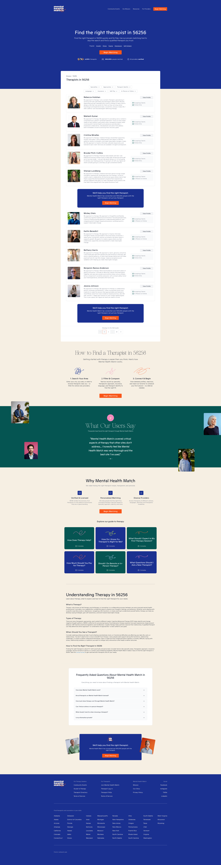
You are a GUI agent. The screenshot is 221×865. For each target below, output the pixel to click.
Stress (105, 46)
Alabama (57, 816)
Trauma (110, 46)
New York (115, 831)
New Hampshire (118, 819)
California (57, 831)
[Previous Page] (100, 332)
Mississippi (101, 827)
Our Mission (126, 9)
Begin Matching (160, 9)
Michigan (100, 819)
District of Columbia (74, 819)
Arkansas (57, 827)
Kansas (88, 823)
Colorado (57, 834)
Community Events (114, 9)
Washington (147, 838)
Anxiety (98, 46)
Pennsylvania (132, 827)
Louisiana (89, 831)
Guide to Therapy (80, 789)
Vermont (146, 831)
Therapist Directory (80, 792)
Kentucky (89, 827)
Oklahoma (131, 819)
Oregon (131, 823)
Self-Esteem (128, 46)
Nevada (115, 816)
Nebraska (100, 838)
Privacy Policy (138, 792)
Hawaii (69, 831)
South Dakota (148, 816)
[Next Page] (121, 332)
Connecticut (58, 838)
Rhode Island (132, 834)
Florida (69, 823)
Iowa (87, 819)
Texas (145, 823)
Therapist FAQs (106, 792)
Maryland (89, 838)
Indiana (88, 816)
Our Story (136, 789)
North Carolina (117, 834)
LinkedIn (164, 796)
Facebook (163, 785)
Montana (100, 834)
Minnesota (101, 823)
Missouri (100, 831)
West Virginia (162, 816)
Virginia (146, 834)
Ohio (130, 816)
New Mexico (116, 827)
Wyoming (161, 823)
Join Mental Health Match (110, 785)
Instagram (163, 789)
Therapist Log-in (107, 789)
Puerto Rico (132, 831)
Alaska (56, 819)
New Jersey (116, 823)
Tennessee (147, 819)
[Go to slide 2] (110, 458)
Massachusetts (102, 816)
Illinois (69, 838)
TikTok (165, 792)
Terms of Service (79, 796)
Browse (68, 76)
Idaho (69, 834)
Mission (135, 785)
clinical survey (80, 652)
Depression (118, 46)
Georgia (70, 827)
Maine (88, 834)
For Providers (146, 9)
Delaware (70, 816)
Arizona (56, 823)
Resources (136, 9)
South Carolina (133, 838)
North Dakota (117, 838)
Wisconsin (161, 819)
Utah (145, 827)
